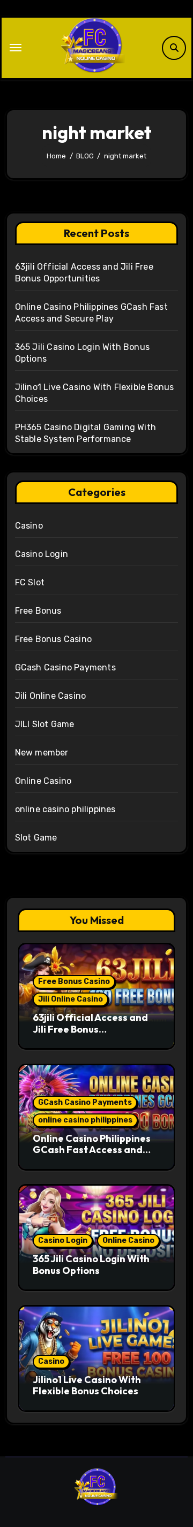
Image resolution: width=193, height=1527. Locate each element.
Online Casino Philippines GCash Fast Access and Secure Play (92, 1149)
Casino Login (41, 554)
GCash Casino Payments (65, 667)
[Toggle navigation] (15, 47)
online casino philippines (65, 809)
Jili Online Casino (50, 696)
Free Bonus (38, 611)
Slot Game (36, 838)
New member (42, 752)
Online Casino (43, 781)
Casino (29, 526)
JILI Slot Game (45, 724)
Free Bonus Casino (53, 639)
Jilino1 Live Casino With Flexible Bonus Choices (87, 1385)
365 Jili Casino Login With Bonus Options (91, 1265)
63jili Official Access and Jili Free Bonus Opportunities (90, 1029)
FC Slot (29, 582)
